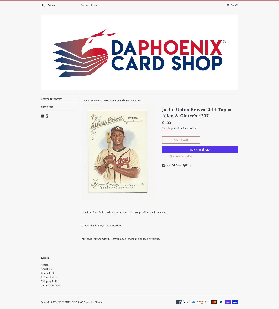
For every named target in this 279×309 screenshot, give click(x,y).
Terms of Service (50, 285)
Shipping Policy (50, 281)
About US (46, 269)
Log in (84, 5)
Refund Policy (49, 277)
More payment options (181, 156)
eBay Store (47, 107)
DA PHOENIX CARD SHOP (70, 302)
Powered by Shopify (93, 302)
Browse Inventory (59, 98)
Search (45, 265)
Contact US (47, 273)
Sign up (94, 5)
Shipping (167, 128)
